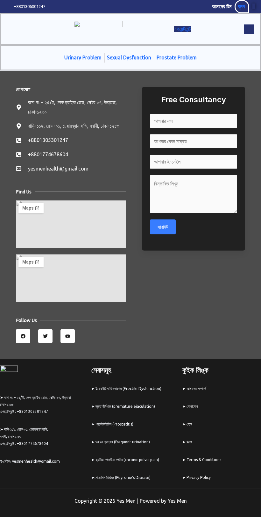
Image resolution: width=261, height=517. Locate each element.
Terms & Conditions (204, 460)
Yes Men (177, 501)
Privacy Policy (199, 477)
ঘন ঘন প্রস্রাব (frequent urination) (122, 442)
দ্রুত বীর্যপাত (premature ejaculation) (125, 406)
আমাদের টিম (221, 6)
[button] (249, 29)
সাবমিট (163, 227)
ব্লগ (241, 6)
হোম (189, 424)
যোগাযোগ (192, 406)
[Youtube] (258, 6)
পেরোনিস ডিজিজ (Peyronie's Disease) (123, 477)
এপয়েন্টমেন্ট (182, 29)
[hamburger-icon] (54, 29)
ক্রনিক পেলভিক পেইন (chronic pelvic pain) (127, 460)
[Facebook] (253, 6)
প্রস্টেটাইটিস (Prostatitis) (114, 424)
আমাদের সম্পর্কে (196, 388)
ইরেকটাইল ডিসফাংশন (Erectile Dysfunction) (128, 388)
